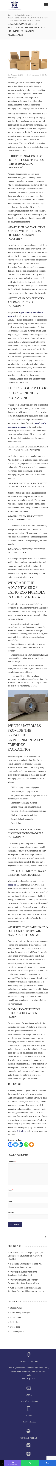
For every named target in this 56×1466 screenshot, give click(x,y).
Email (11, 1201)
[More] (31, 1144)
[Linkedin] (20, 1144)
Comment (12, 1162)
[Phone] (47, 1463)
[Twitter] (15, 1144)
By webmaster (34, 75)
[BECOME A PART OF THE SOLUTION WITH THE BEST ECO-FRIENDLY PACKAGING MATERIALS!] (28, 59)
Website (11, 1212)
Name (10, 1190)
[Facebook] (10, 1144)
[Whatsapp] (26, 1144)
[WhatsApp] (30, 1463)
